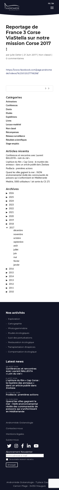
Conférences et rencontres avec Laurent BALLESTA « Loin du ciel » (21, 371)
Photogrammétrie (17, 328)
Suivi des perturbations (20, 337)
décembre (18, 230)
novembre (18, 234)
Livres (8, 121)
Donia (9, 109)
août (15, 246)
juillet (15, 250)
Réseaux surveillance (15, 136)
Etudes (9, 113)
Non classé (45, 54)
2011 (11, 288)
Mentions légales (15, 434)
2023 (11, 205)
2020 (11, 216)
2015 (11, 273)
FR (49, 4)
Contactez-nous (14, 428)
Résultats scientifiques (16, 140)
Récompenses (12, 132)
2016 (11, 269)
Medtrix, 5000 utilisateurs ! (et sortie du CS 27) (28, 182)
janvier (16, 265)
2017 (11, 228)
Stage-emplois (12, 144)
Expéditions (11, 117)
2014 (11, 276)
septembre (18, 242)
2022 (11, 209)
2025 (11, 197)
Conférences (12, 105)
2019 (11, 220)
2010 (11, 292)
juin (15, 254)
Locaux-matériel (13, 125)
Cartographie (15, 323)
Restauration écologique (21, 342)
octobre (17, 238)
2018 (11, 224)
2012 (11, 284)
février (16, 261)
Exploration (14, 319)
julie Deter (16, 54)
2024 (11, 201)
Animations (11, 102)
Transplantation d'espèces (21, 347)
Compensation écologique (22, 351)
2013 (11, 280)
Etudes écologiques (18, 333)
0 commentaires (15, 58)
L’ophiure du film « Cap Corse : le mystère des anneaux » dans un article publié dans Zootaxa (22, 384)
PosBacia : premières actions (19, 168)
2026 (11, 193)
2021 (11, 212)
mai (15, 257)
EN (53, 4)
